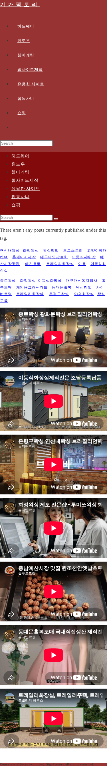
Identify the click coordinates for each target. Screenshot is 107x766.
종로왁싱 (8, 280)
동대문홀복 (62, 287)
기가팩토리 (20, 4)
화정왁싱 (31, 250)
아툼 (82, 264)
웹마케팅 (20, 172)
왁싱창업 (51, 250)
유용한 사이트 (25, 188)
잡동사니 (20, 196)
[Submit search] (56, 218)
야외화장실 (84, 294)
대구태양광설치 (54, 257)
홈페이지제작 (24, 257)
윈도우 (18, 164)
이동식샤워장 (84, 257)
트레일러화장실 (60, 264)
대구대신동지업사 (81, 280)
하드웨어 (20, 156)
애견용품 (33, 264)
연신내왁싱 (10, 250)
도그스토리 (73, 250)
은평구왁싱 (59, 294)
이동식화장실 (50, 280)
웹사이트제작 (25, 180)
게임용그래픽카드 (32, 287)
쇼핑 (16, 205)
